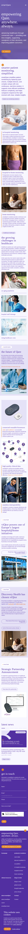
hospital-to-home (18, 870)
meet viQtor (17, 857)
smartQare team (5, 906)
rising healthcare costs (8, 338)
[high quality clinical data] (14, 451)
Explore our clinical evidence (15, 475)
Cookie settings (16, 929)
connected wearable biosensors (14, 427)
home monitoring (9, 214)
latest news (7, 724)
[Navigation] (26, 5)
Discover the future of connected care (10, 366)
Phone (3, 799)
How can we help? (6, 806)
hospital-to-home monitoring (13, 172)
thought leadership (19, 888)
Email (3, 793)
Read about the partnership (10, 689)
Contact (16, 895)
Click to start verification (11, 814)
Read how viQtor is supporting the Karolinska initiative (16, 552)
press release (17, 891)
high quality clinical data (12, 466)
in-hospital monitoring (11, 132)
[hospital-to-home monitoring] (14, 157)
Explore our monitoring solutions (11, 99)
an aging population (7, 291)
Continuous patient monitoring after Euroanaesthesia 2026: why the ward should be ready (13, 751)
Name (3, 786)
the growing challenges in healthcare (8, 240)
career (3, 902)
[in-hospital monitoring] (14, 117)
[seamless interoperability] (14, 489)
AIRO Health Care (20, 604)
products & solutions (20, 853)
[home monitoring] (14, 199)
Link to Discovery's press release (11, 628)
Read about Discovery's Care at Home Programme (15, 621)
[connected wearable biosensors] (14, 412)
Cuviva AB (11, 604)
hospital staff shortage (8, 314)
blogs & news (18, 877)
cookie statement (17, 924)
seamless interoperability (12, 505)
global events (17, 885)
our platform (17, 863)
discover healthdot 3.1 (20, 860)
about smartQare (6, 895)
